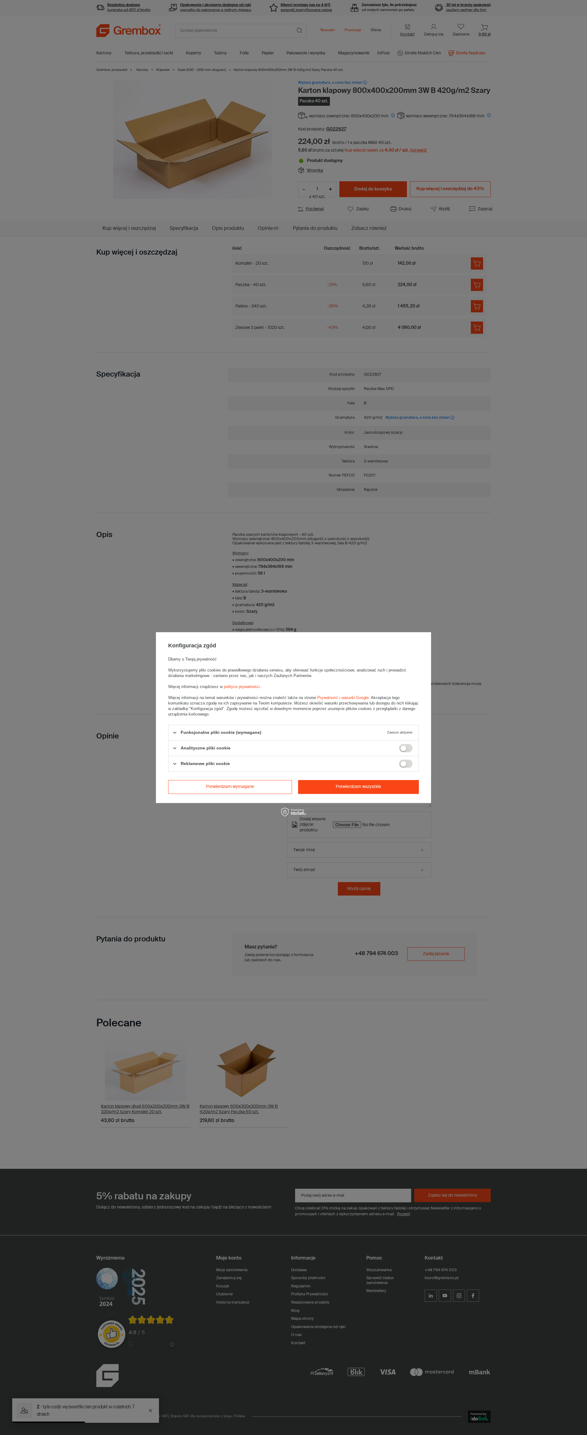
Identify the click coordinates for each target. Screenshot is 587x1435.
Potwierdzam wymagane (230, 787)
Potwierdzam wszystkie (358, 787)
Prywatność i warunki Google (343, 697)
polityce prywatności (242, 686)
